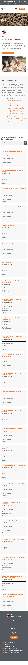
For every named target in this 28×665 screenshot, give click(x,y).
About (14, 630)
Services (13, 628)
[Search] (25, 143)
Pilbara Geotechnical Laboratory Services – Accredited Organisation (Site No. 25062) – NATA (15, 108)
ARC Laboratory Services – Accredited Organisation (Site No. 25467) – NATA (16, 120)
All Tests (14, 634)
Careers (14, 632)
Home (14, 627)
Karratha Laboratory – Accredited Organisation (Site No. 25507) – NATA (15, 113)
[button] (16, 9)
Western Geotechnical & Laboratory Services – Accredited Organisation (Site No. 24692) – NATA (15, 102)
